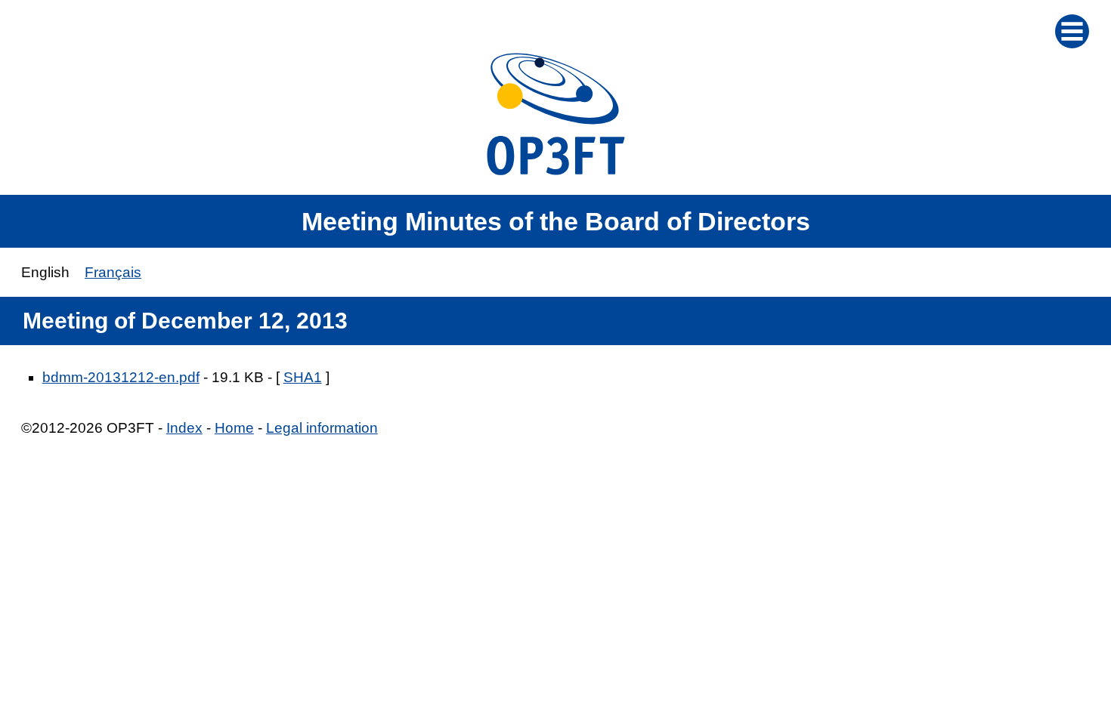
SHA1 (302, 377)
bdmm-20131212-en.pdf (121, 377)
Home (234, 428)
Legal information (322, 428)
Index (184, 428)
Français (113, 272)
